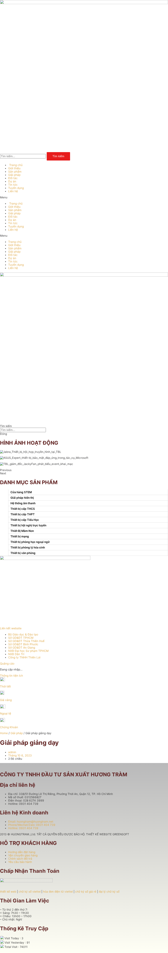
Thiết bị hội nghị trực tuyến (28, 525)
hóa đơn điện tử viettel (58, 891)
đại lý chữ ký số (109, 891)
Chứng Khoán (9, 727)
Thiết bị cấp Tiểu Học (24, 519)
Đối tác (13, 178)
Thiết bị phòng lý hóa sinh (27, 547)
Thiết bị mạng (19, 536)
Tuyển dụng (16, 188)
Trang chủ (16, 165)
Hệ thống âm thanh (22, 503)
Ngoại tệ (5, 713)
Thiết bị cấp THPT (22, 514)
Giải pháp (14, 174)
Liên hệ (13, 191)
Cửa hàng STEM (21, 492)
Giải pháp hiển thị (22, 497)
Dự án (12, 181)
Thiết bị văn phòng (22, 553)
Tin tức (13, 184)
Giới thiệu (14, 168)
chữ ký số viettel (30, 891)
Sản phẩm (15, 171)
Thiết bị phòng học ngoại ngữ (30, 542)
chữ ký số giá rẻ (85, 891)
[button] (84, 197)
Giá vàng (6, 700)
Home (4, 733)
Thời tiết (5, 686)
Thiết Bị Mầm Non (22, 530)
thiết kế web (8, 891)
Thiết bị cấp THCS (22, 508)
